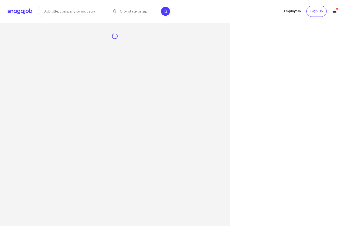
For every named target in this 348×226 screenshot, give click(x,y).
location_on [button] (114, 11)
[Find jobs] (165, 11)
